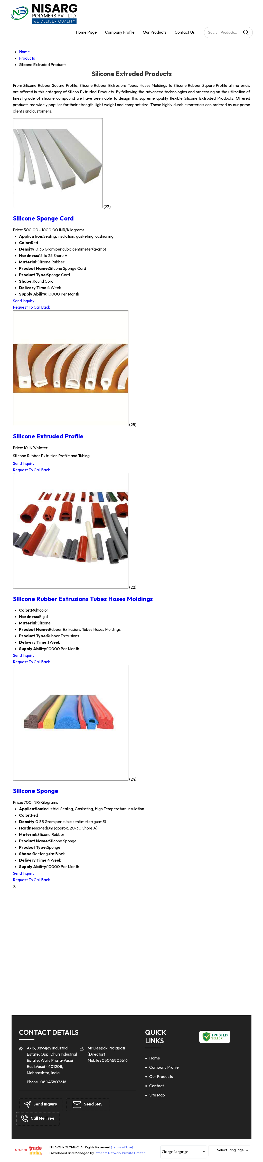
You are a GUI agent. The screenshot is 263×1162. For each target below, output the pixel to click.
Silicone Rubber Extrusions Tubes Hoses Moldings (83, 599)
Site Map (157, 1095)
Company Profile (120, 32)
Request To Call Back (31, 307)
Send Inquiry (23, 300)
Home (154, 1057)
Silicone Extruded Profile (48, 436)
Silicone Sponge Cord (43, 218)
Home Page (86, 32)
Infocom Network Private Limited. (120, 1153)
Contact (156, 1085)
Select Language (230, 1150)
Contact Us (185, 32)
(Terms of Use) (122, 1147)
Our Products (154, 32)
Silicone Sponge (35, 791)
